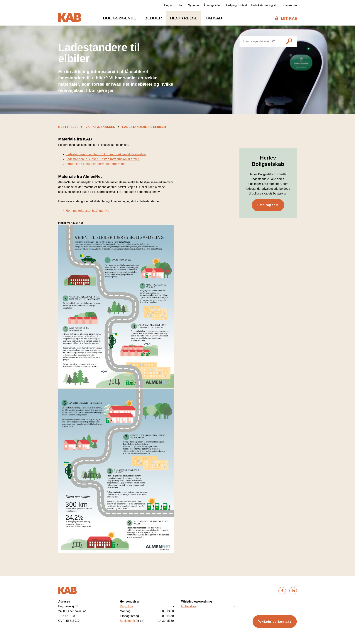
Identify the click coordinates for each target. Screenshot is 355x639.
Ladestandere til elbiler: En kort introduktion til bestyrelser (106, 154)
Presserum (290, 5)
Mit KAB (289, 18)
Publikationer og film (264, 5)
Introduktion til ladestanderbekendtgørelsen (96, 163)
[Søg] (289, 42)
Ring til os (126, 606)
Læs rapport (268, 205)
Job (181, 5)
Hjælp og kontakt (236, 5)
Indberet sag (189, 606)
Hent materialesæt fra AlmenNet (88, 210)
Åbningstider (212, 5)
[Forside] (69, 18)
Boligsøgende (119, 18)
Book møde (127, 620)
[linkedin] (293, 590)
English (169, 5)
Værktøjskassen (100, 126)
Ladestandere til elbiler (144, 126)
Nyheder (193, 5)
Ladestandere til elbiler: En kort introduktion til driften (103, 159)
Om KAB (214, 18)
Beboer (153, 18)
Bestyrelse (183, 18)
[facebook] (282, 590)
